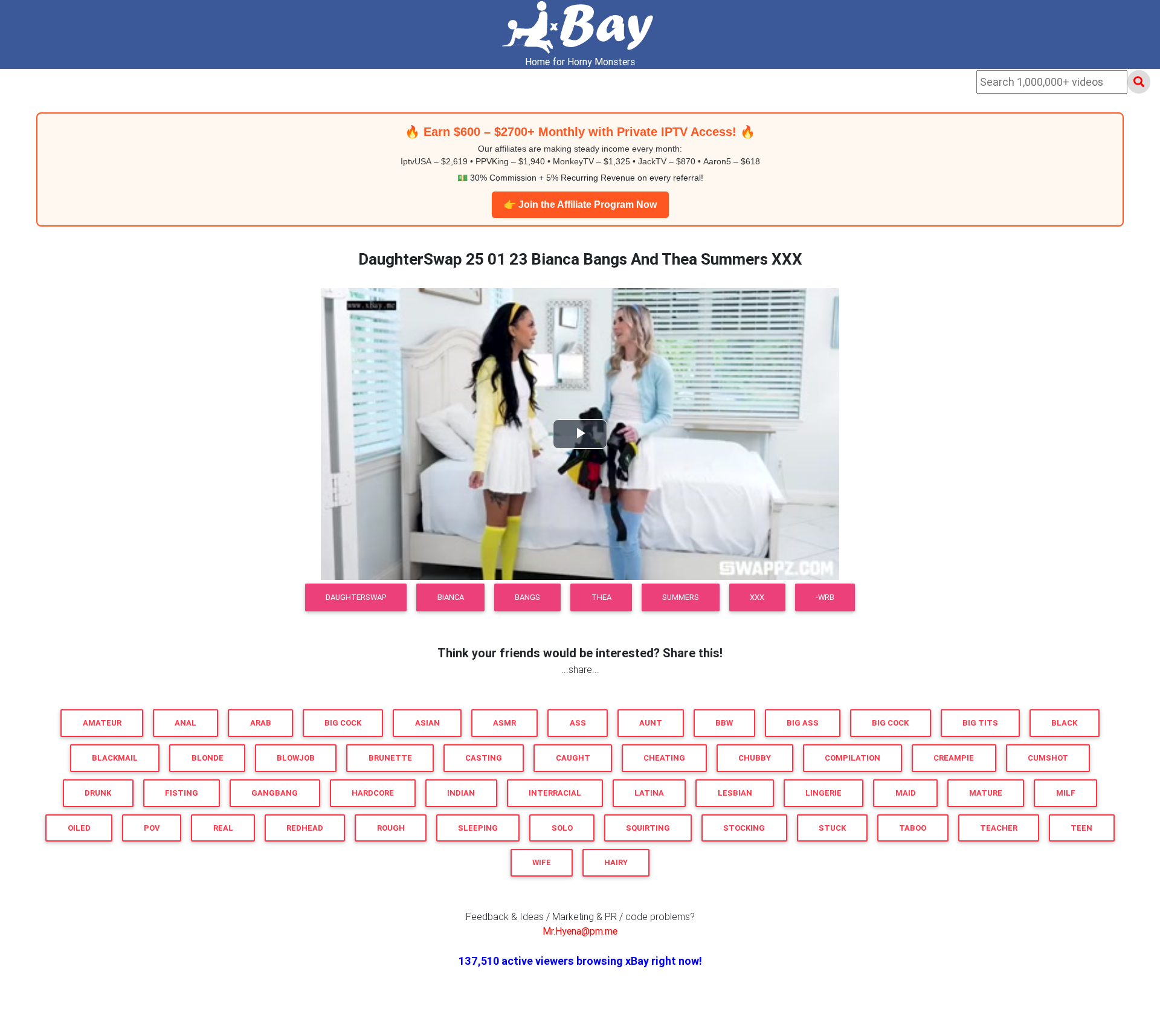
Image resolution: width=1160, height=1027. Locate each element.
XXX (757, 597)
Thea (601, 597)
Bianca (450, 597)
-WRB (825, 597)
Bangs (527, 597)
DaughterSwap (356, 597)
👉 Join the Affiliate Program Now (580, 204)
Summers (680, 597)
